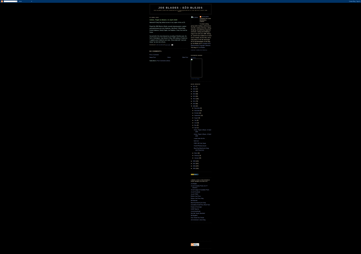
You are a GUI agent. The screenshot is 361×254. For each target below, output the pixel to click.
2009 (194, 106)
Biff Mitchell (194, 200)
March (196, 153)
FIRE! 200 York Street (200, 143)
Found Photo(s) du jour (200, 145)
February (196, 155)
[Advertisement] (199, 232)
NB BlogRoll (194, 215)
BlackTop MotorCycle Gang (198, 202)
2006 (194, 166)
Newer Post (152, 57)
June (195, 123)
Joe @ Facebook (195, 192)
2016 (194, 89)
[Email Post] (172, 44)
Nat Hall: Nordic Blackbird (198, 213)
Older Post (185, 57)
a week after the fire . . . (200, 138)
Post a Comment (154, 54)
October (196, 113)
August (196, 118)
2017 (194, 86)
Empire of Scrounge (196, 207)
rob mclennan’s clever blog (198, 220)
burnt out (196, 141)
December (197, 108)
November (197, 110)
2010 (194, 103)
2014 (194, 94)
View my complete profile (199, 50)
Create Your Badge (195, 78)
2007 (194, 163)
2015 (194, 91)
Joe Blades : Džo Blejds (180, 7)
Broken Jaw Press (196, 196)
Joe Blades (205, 16)
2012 (194, 98)
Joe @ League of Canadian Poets (200, 189)
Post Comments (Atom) (163, 60)
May (195, 125)
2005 (194, 168)
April (195, 127)
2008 (194, 161)
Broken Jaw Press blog (197, 198)
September (197, 115)
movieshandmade (195, 211)
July (195, 120)
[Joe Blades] (196, 77)
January (196, 158)
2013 (194, 96)
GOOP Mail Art (195, 209)
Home (169, 57)
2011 (194, 101)
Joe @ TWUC (194, 194)
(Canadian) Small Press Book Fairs (200, 204)
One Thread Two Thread (197, 217)
